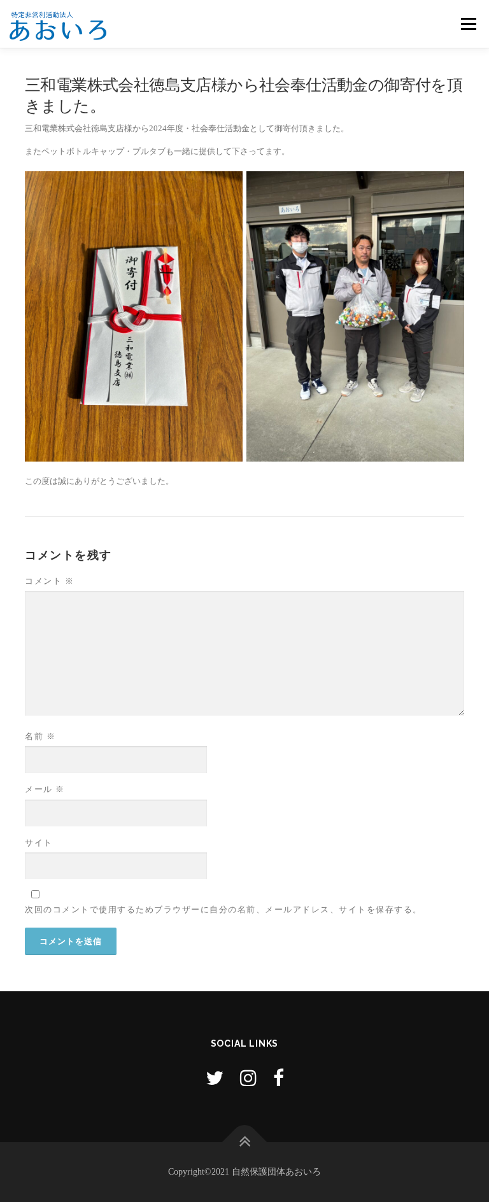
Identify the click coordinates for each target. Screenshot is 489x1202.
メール (45, 789)
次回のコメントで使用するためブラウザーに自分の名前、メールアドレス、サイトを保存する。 (223, 909)
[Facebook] (278, 1078)
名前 (40, 736)
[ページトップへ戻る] (244, 1141)
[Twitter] (214, 1078)
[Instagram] (248, 1078)
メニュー (468, 24)
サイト (39, 842)
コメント (49, 581)
